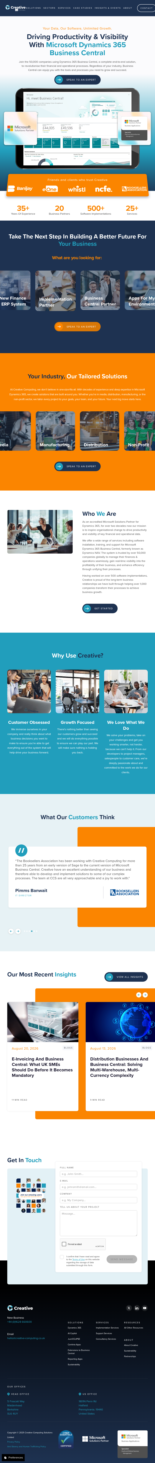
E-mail (64, 1180)
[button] (33, 8)
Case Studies (82, 8)
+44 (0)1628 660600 (19, 1322)
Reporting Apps (75, 1358)
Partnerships (130, 1356)
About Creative (131, 1345)
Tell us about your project (79, 1207)
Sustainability (74, 1364)
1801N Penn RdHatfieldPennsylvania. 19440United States (91, 1407)
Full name (67, 1167)
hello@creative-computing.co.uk (26, 1338)
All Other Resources (133, 1327)
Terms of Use (78, 1259)
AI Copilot (72, 1333)
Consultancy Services (106, 1338)
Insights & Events (108, 8)
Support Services (104, 1333)
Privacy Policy (13, 1441)
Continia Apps (74, 1344)
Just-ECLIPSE (74, 1338)
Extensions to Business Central (79, 1352)
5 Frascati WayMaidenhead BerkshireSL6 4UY (16, 1407)
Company (66, 1193)
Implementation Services (107, 1327)
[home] (15, 8)
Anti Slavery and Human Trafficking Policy (26, 1446)
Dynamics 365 (74, 1327)
